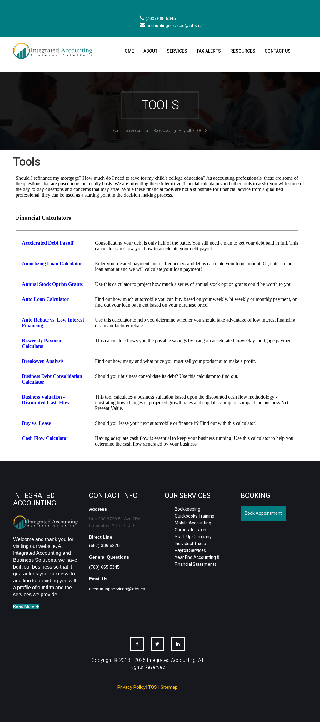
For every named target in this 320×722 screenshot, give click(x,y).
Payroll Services (190, 550)
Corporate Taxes (191, 529)
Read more (24, 606)
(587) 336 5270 (104, 545)
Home (128, 51)
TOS (152, 687)
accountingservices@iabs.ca (175, 25)
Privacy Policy (132, 687)
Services (177, 51)
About (150, 51)
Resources (242, 51)
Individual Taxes (190, 543)
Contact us (278, 51)
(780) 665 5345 (160, 18)
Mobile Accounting (193, 522)
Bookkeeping (187, 509)
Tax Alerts (209, 51)
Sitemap (169, 687)
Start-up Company (193, 536)
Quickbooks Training (194, 515)
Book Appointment (263, 513)
